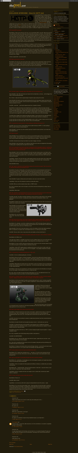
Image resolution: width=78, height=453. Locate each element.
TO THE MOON (56, 116)
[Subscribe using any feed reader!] (61, 86)
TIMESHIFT (55, 115)
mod (20, 392)
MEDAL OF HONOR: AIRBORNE (59, 101)
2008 (55, 48)
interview (17, 392)
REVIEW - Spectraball (58, 66)
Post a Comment (12, 442)
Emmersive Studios (43, 22)
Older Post (50, 444)
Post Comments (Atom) (18, 446)
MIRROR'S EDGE (56, 103)
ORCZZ (55, 107)
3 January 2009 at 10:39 (18, 407)
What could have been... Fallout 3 (60, 54)
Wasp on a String (56, 128)
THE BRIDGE (56, 113)
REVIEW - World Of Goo (59, 75)
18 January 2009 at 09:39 (18, 413)
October (57, 49)
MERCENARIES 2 (56, 102)
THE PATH (55, 114)
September (57, 82)
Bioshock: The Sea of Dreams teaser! (61, 71)
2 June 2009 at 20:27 (17, 419)
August (57, 83)
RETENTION (56, 108)
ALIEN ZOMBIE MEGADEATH (58, 96)
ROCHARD (55, 109)
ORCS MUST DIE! (56, 106)
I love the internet (57, 70)
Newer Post (11, 444)
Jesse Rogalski (14, 422)
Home (31, 444)
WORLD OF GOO (56, 120)
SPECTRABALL (56, 110)
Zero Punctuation (56, 129)
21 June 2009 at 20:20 (17, 426)
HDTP (20, 25)
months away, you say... (57, 31)
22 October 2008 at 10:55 (18, 401)
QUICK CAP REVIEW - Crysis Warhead (61, 80)
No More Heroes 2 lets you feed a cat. (59, 33)
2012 (55, 44)
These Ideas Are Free (57, 127)
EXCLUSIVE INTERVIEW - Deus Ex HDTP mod (26, 13)
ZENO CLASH (56, 121)
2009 (55, 47)
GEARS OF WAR (56, 100)
